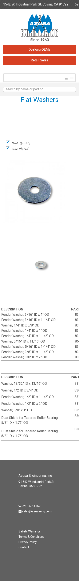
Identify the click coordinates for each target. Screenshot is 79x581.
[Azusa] (39, 28)
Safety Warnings (30, 531)
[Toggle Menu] (66, 79)
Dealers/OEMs (39, 49)
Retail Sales (39, 60)
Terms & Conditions (31, 536)
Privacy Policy (28, 542)
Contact (24, 547)
